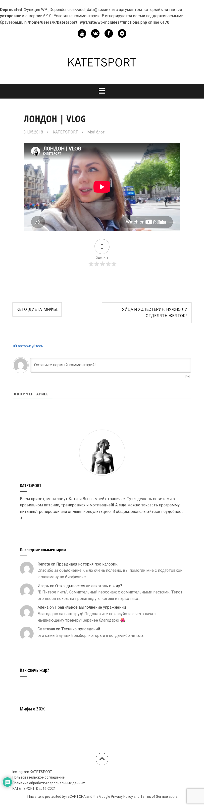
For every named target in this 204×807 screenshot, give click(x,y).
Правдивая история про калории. (87, 564)
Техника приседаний (80, 629)
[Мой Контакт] (95, 33)
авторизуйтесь (30, 346)
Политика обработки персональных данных (48, 783)
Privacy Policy (122, 797)
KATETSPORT (65, 132)
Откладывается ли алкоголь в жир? (88, 585)
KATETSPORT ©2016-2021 (34, 789)
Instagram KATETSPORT (32, 772)
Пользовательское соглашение (38, 777)
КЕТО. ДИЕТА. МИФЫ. (37, 309)
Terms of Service (154, 797)
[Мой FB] (108, 33)
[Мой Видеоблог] (82, 33)
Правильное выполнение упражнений (90, 607)
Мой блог (95, 132)
